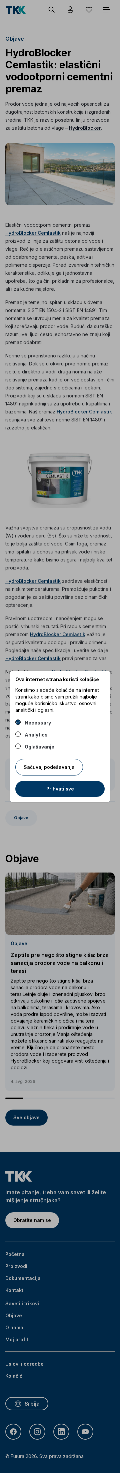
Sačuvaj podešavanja (49, 767)
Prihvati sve (60, 789)
